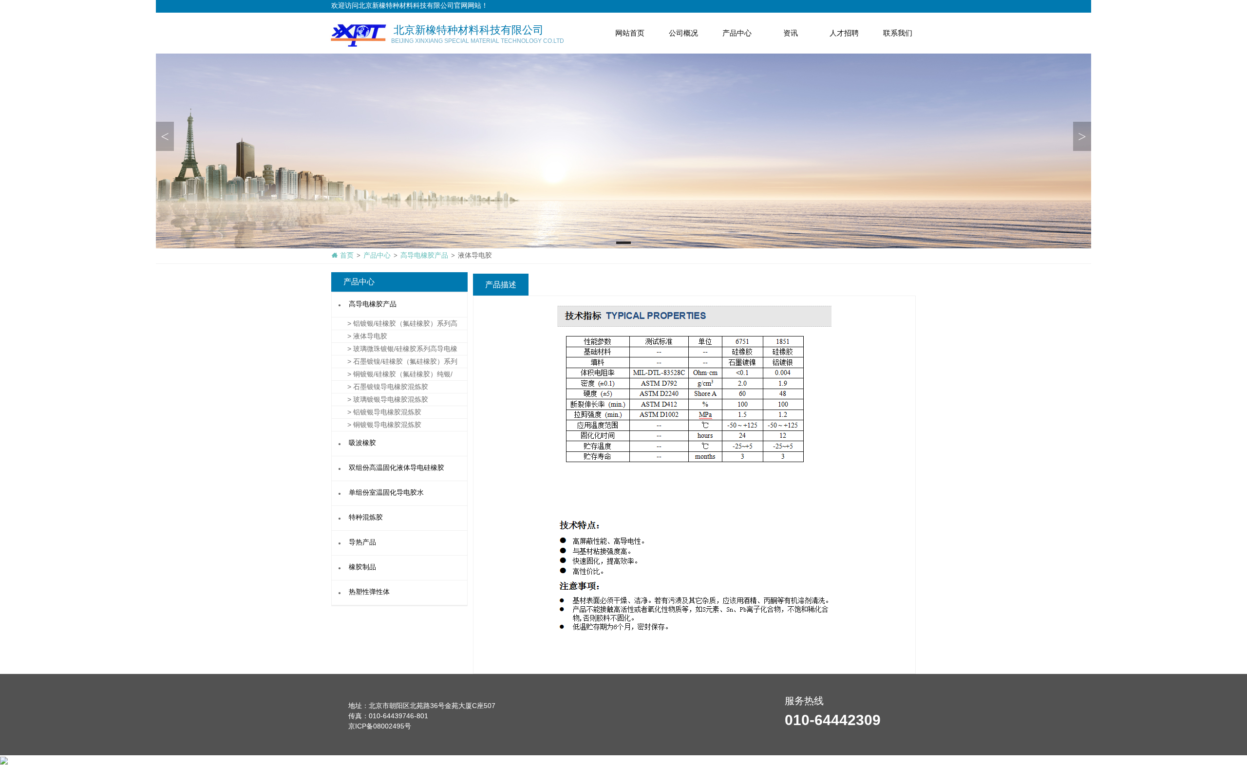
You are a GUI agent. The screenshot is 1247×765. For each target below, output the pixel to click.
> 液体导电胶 (359, 336)
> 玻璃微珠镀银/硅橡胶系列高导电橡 (394, 349)
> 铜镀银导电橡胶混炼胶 (376, 425)
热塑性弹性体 (369, 592)
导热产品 (362, 542)
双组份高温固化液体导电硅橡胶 (396, 468)
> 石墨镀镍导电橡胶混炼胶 (380, 387)
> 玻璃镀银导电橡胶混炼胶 (380, 399)
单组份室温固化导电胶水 (386, 493)
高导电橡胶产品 (373, 304)
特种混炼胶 (366, 518)
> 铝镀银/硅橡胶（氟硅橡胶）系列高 (394, 323)
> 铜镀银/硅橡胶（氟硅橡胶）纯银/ (392, 374)
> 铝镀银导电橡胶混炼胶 (376, 412)
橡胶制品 (362, 567)
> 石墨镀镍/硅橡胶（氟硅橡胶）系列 (394, 361)
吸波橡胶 (362, 443)
